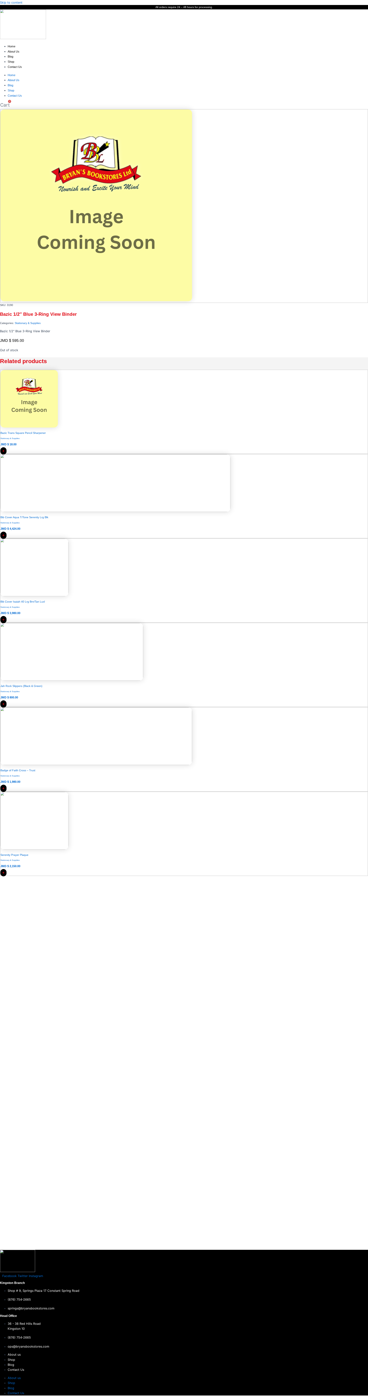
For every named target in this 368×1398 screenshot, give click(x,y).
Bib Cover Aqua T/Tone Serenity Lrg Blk (24, 517)
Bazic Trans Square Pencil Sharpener (23, 432)
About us (14, 1354)
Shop (11, 61)
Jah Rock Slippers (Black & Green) (21, 685)
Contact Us (15, 66)
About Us (13, 51)
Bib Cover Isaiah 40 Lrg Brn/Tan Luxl (22, 601)
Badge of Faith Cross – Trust (17, 770)
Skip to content (11, 2)
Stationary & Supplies (28, 323)
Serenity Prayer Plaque (14, 854)
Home (11, 46)
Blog (10, 56)
